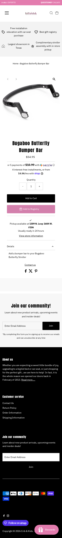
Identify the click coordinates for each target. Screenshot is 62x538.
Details (10, 246)
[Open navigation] (9, 13)
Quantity (31, 179)
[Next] (16, 79)
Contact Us (8, 403)
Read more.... (28, 379)
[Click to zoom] (54, 79)
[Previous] (8, 79)
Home (15, 63)
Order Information (11, 412)
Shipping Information (13, 417)
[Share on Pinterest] (36, 271)
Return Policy (9, 407)
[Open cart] (57, 12)
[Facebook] (3, 516)
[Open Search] (51, 12)
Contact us (30, 265)
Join (51, 325)
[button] (31, 165)
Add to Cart (31, 198)
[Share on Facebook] (26, 271)
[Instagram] (8, 516)
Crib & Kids (27, 531)
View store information (31, 236)
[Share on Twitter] (31, 271)
